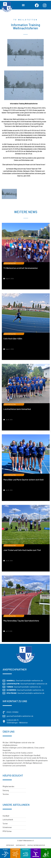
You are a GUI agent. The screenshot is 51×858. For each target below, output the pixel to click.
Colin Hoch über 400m (12, 338)
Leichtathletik (15, 849)
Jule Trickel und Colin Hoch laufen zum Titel (22, 550)
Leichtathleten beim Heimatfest (17, 409)
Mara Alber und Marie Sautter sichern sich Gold (23, 479)
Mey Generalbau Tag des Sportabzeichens (21, 620)
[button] (23, 5)
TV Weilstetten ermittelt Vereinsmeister (20, 268)
